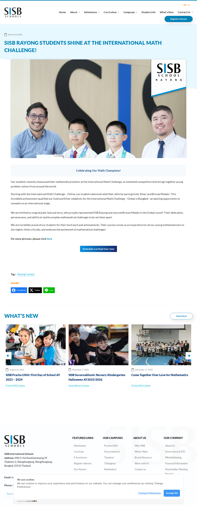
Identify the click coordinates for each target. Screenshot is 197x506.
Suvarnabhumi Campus (79, 385)
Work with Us (142, 463)
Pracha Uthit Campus (15, 385)
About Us (170, 445)
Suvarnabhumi (112, 451)
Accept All (172, 493)
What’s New (166, 12)
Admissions (90, 12)
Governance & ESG (175, 451)
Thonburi (109, 457)
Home (62, 12)
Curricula (79, 451)
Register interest (82, 463)
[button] (189, 355)
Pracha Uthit (111, 445)
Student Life (148, 12)
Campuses (129, 12)
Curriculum (110, 12)
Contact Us (184, 12)
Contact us (140, 469)
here (49, 238)
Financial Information (176, 463)
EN (185, 5)
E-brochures (80, 457)
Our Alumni (80, 469)
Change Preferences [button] (149, 493)
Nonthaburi (110, 469)
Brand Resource (143, 457)
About (73, 12)
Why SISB (140, 445)
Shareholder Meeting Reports (176, 471)
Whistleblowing (173, 457)
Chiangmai (110, 463)
